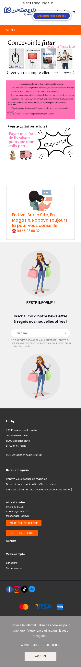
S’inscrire (11, 563)
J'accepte (40, 656)
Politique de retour (24, 523)
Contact (11, 541)
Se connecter (14, 568)
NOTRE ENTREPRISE (22, 533)
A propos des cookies (40, 645)
